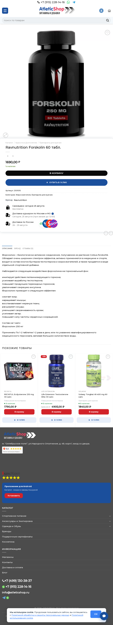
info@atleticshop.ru (15, 592)
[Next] (111, 390)
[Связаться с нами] (104, 616)
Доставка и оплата (12, 567)
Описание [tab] (7, 248)
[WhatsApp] (68, 2)
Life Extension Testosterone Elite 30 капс (54, 395)
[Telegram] (74, 2)
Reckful (8, 391)
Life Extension (48, 391)
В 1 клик (21, 420)
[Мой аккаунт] (101, 10)
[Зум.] (5, 135)
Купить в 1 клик (58, 182)
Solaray (82, 391)
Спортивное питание (14, 516)
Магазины (8, 557)
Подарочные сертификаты (17, 536)
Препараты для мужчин (50, 143)
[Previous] (2, 390)
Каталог (9, 143)
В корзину (56, 173)
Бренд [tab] (17, 248)
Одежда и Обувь (11, 526)
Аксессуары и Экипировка (17, 521)
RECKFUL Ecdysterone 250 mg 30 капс (19, 395)
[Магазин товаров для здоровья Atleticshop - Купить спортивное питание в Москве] (56, 10)
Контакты (7, 562)
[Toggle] (110, 516)
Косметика (8, 541)
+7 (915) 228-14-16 (18, 586)
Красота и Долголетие (26, 143)
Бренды (6, 531)
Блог (4, 572)
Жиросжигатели (23, 195)
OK (95, 614)
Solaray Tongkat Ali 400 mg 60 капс (93, 395)
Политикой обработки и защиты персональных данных (40, 615)
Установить (14, 495)
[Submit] (107, 20)
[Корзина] (109, 11)
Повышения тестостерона (15, 401)
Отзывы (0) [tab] (27, 248)
